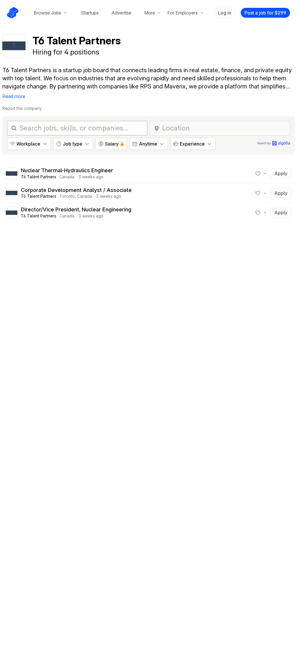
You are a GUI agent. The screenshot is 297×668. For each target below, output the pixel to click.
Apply (280, 173)
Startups (90, 13)
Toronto (67, 196)
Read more (13, 96)
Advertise (121, 13)
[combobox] (224, 128)
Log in (224, 13)
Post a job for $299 (265, 13)
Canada (66, 176)
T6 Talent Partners (38, 176)
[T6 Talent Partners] (11, 173)
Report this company (22, 108)
